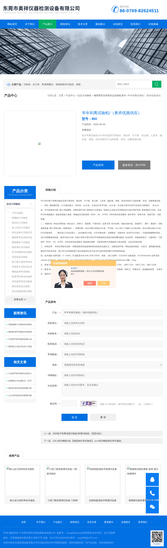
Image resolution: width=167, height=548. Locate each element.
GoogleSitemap (75, 533)
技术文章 (83, 24)
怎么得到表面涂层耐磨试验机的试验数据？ (21, 395)
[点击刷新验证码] (88, 403)
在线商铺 (153, 24)
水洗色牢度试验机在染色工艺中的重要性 (21, 373)
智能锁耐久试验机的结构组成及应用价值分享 (21, 324)
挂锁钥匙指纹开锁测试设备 (102, 500)
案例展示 (100, 24)
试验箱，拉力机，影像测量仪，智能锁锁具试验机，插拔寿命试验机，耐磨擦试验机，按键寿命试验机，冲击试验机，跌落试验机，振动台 (54, 84)
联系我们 (135, 24)
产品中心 (70, 95)
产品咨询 (98, 165)
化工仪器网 (109, 533)
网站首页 (12, 24)
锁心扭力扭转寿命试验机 (22, 500)
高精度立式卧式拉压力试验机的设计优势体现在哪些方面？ (21, 346)
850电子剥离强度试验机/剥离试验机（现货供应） (78, 433)
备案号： (61, 533)
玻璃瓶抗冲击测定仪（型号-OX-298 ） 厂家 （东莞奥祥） (21, 381)
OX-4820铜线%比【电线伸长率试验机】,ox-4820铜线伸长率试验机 (87, 441)
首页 (23, 522)
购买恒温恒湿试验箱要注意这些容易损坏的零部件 (21, 388)
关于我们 (30, 24)
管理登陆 (87, 533)
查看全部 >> (20, 299)
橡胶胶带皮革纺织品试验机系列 (110, 95)
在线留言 (118, 24)
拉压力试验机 (84, 95)
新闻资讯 (65, 24)
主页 (61, 95)
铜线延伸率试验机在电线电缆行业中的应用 (21, 332)
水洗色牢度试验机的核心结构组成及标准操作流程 (21, 339)
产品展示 (47, 24)
